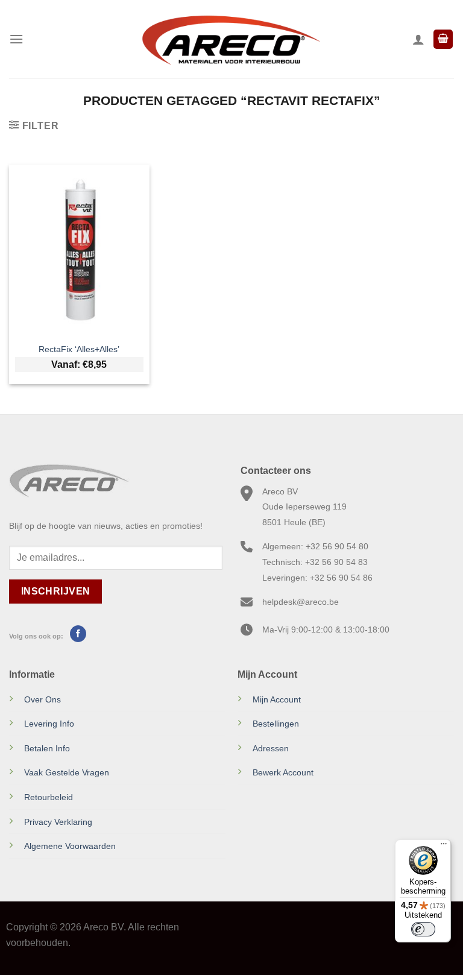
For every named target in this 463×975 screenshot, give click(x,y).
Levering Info (49, 723)
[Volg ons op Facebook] (78, 633)
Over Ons (42, 699)
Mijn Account (277, 699)
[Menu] (16, 39)
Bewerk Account (283, 772)
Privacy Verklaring (58, 822)
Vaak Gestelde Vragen (66, 772)
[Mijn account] (418, 39)
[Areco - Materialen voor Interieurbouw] (231, 39)
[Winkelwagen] (443, 39)
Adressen (271, 748)
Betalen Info (47, 748)
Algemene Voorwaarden (70, 846)
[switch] (423, 929)
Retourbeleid (48, 797)
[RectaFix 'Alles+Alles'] (79, 250)
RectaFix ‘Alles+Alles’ (79, 349)
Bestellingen (276, 723)
